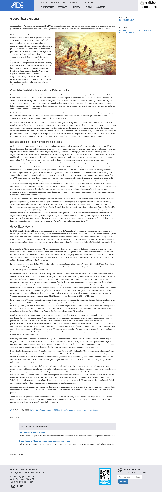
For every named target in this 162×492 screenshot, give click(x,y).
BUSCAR (89, 7)
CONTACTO (100, 7)
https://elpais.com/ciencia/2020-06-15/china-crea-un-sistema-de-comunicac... (64, 410)
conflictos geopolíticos (131, 30)
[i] (109, 215)
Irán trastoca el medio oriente (32, 432)
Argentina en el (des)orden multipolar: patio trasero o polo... (45, 441)
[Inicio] (17, 4)
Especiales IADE (126, 20)
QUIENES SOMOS (47, 7)
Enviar (123, 481)
